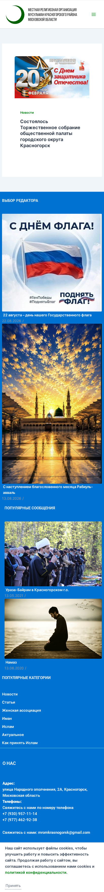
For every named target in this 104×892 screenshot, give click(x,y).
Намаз (11, 684)
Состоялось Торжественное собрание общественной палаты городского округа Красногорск (50, 155)
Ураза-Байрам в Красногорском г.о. (37, 611)
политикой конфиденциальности (35, 872)
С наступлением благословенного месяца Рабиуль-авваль (48, 511)
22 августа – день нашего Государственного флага (47, 336)
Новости (27, 134)
